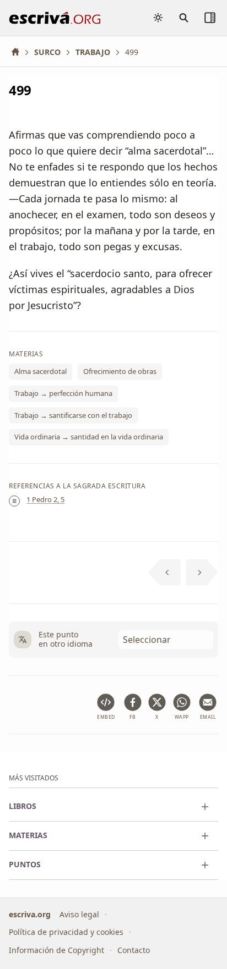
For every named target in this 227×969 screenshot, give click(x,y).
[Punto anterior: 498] (164, 572)
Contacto (133, 950)
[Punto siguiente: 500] (202, 572)
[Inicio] (19, 52)
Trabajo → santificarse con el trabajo (73, 415)
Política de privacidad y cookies (66, 932)
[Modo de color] (158, 17)
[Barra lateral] (210, 17)
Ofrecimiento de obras (119, 371)
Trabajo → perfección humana (63, 393)
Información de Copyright (56, 950)
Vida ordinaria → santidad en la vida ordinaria (88, 437)
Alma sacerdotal (40, 371)
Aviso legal (79, 914)
